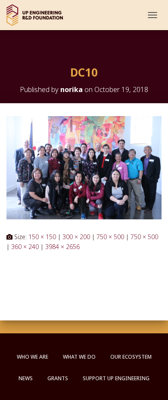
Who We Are (32, 356)
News (26, 378)
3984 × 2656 (62, 247)
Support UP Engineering (116, 378)
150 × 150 (42, 237)
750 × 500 (110, 237)
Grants (57, 378)
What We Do (79, 356)
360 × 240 (25, 247)
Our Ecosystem (131, 356)
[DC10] (84, 167)
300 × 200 (76, 237)
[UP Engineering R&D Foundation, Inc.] (37, 15)
